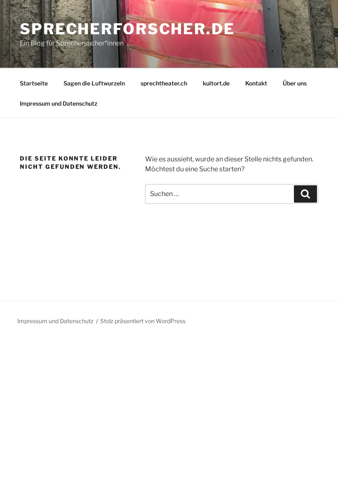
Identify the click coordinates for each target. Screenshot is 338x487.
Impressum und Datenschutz (58, 103)
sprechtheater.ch (164, 83)
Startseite (34, 83)
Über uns (295, 83)
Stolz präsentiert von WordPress (142, 320)
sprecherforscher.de (127, 29)
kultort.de (216, 83)
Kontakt (256, 83)
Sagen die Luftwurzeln (94, 83)
